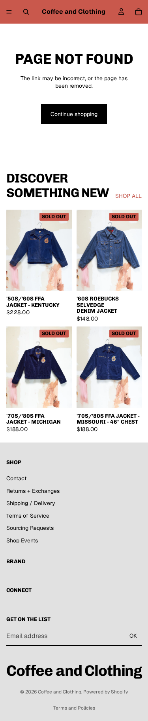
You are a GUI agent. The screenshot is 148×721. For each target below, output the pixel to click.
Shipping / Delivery (30, 503)
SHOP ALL (128, 195)
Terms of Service (27, 515)
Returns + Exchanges (33, 490)
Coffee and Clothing (59, 692)
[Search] (26, 11)
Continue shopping (74, 114)
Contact (16, 478)
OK (133, 635)
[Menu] (9, 12)
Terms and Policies (74, 708)
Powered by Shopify (105, 692)
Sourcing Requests (30, 527)
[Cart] (138, 11)
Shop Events (22, 540)
